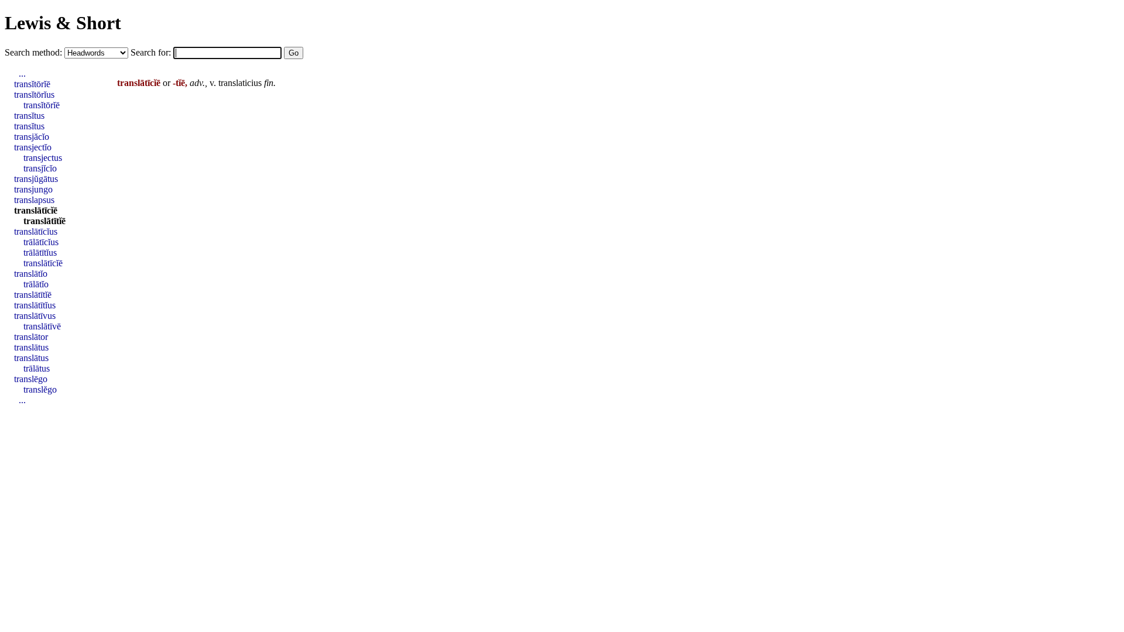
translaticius (240, 83)
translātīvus (35, 316)
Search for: (152, 52)
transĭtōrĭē (32, 84)
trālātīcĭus (41, 242)
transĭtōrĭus (34, 94)
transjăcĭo (31, 137)
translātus (31, 347)
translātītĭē (44, 221)
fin (268, 83)
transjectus (42, 158)
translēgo (30, 379)
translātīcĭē (35, 210)
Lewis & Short (63, 22)
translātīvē (42, 326)
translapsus (34, 200)
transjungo (33, 189)
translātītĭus (35, 305)
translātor (31, 337)
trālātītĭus (40, 252)
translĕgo (40, 389)
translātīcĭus (35, 231)
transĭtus (29, 116)
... (22, 73)
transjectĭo (33, 147)
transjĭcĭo (40, 168)
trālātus (36, 368)
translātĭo (30, 274)
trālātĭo (36, 284)
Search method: (34, 52)
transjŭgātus (36, 179)
